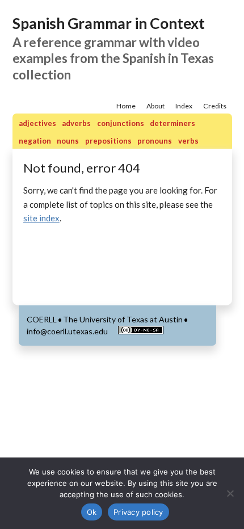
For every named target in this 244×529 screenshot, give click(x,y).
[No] (229, 493)
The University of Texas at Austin (123, 319)
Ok (92, 512)
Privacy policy (138, 512)
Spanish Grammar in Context (108, 23)
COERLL (42, 319)
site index (41, 218)
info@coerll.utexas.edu (67, 331)
